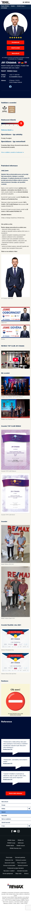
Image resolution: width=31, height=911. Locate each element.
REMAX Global (11, 840)
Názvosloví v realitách (9, 870)
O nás (3, 826)
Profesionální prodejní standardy (15, 868)
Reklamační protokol (21, 860)
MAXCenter (21, 843)
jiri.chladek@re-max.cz (15, 76)
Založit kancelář (6, 822)
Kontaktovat (15, 42)
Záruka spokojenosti (8, 873)
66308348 (20, 59)
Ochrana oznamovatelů (9, 865)
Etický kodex (9, 857)
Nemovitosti (15, 53)
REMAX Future (12, 71)
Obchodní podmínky (20, 857)
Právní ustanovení (21, 862)
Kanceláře (4, 815)
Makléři (4, 812)
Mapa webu (18, 873)
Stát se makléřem (6, 819)
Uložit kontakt (15, 48)
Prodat (3, 805)
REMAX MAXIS (10, 845)
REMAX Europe (11, 843)
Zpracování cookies (10, 862)
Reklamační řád (9, 860)
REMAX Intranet (21, 845)
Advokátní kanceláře (22, 870)
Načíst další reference (15, 793)
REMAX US (20, 840)
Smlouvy (26, 873)
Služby (3, 808)
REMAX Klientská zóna (15, 848)
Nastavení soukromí (23, 865)
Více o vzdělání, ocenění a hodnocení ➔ (12, 152)
